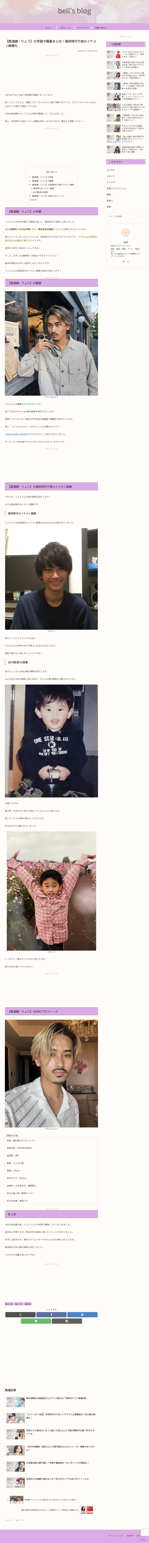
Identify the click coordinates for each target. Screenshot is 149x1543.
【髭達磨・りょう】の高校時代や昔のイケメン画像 (52, 184)
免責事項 (130, 1536)
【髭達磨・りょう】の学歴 (42, 177)
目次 (48, 171)
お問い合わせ (140, 1536)
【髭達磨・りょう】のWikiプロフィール (47, 196)
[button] (67, 1321)
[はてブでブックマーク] (82, 1314)
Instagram (53, 397)
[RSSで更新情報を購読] (128, 261)
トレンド (20, 1304)
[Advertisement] (51, 72)
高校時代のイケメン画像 (43, 188)
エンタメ (10, 1304)
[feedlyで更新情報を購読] (124, 261)
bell (126, 242)
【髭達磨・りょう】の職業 (42, 180)
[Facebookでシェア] (51, 1314)
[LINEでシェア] (36, 1321)
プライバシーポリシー (116, 1536)
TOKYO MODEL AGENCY (16, 434)
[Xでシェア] (20, 1314)
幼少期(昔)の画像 (40, 192)
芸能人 (29, 1304)
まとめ (34, 199)
